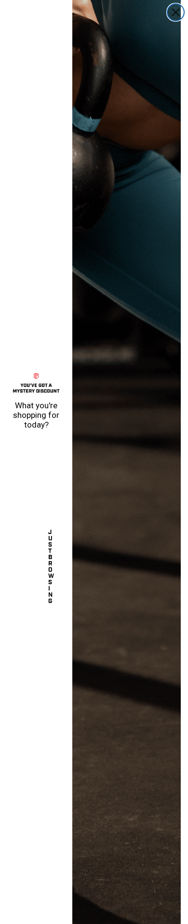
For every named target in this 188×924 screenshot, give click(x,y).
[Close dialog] (175, 12)
